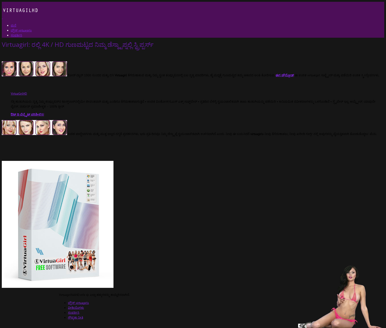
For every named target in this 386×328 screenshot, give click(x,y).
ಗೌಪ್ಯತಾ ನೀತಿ (75, 318)
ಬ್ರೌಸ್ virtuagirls (78, 303)
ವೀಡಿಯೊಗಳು (76, 308)
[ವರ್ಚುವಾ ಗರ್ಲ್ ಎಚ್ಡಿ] (20, 17)
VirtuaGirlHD (19, 93)
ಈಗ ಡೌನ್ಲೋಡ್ (285, 75)
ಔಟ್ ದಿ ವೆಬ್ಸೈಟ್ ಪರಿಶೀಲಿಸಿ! (27, 114)
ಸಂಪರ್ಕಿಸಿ (73, 313)
